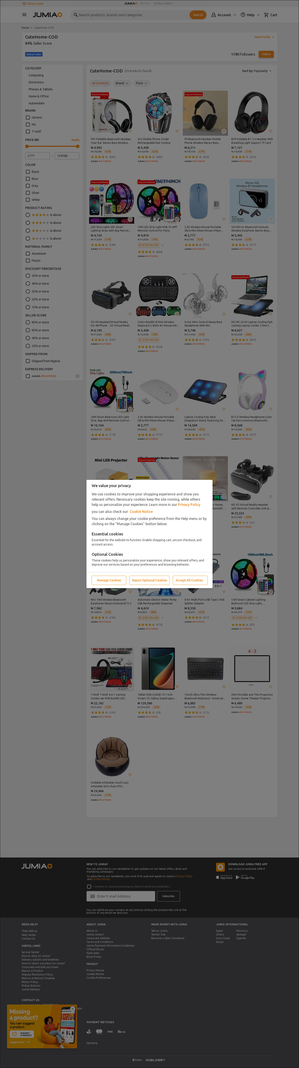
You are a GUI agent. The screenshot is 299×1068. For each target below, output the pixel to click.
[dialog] (149, 534)
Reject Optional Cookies (149, 580)
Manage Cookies (109, 580)
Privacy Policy (189, 505)
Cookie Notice (141, 512)
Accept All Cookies (189, 580)
